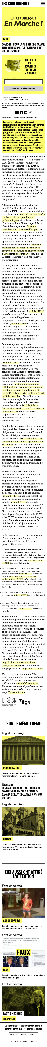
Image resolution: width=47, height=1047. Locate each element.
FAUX (5, 39)
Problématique (12, 768)
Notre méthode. (16, 692)
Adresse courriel (10, 78)
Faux (5, 969)
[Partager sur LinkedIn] (26, 113)
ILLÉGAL (7, 839)
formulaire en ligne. (27, 683)
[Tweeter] (17, 113)
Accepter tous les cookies (24, 1041)
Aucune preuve (11, 920)
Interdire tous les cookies (23, 1035)
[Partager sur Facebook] (21, 113)
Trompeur (9, 1019)
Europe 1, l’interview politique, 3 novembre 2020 (22, 117)
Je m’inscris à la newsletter (23, 88)
